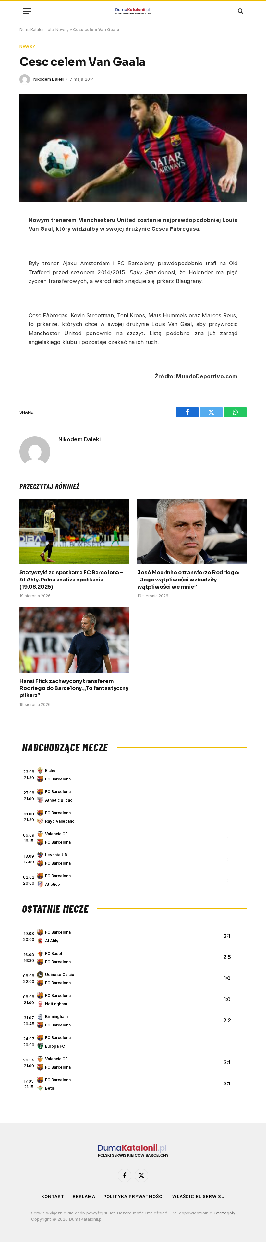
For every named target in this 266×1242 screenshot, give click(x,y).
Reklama (84, 1196)
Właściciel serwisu (198, 1196)
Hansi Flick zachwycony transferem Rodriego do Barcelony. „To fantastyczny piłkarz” (73, 688)
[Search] (239, 11)
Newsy (62, 29)
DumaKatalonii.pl (35, 29)
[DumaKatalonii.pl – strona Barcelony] (133, 11)
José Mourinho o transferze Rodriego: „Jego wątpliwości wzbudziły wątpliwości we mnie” (188, 579)
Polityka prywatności (133, 1196)
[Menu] (27, 11)
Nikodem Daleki (48, 79)
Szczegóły (224, 1212)
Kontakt (53, 1196)
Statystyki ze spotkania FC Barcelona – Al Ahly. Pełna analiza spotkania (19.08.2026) (71, 579)
